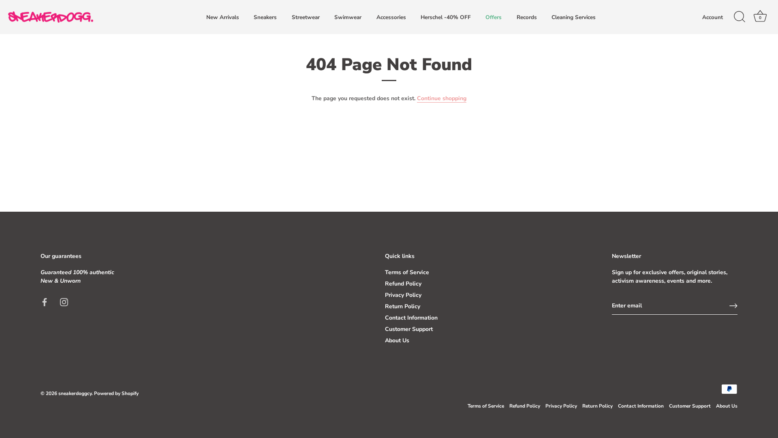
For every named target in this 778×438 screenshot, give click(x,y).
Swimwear (347, 17)
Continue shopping (441, 98)
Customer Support (409, 329)
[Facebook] (45, 301)
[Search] (739, 17)
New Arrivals (222, 17)
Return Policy (402, 306)
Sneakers (265, 17)
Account (712, 17)
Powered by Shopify (116, 393)
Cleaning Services (573, 17)
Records (527, 17)
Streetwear (306, 17)
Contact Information (411, 318)
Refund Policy (403, 284)
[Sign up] (733, 306)
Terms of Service (407, 272)
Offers (493, 17)
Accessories (391, 17)
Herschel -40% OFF (446, 17)
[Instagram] (64, 301)
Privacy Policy (403, 295)
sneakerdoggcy (75, 393)
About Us (397, 340)
